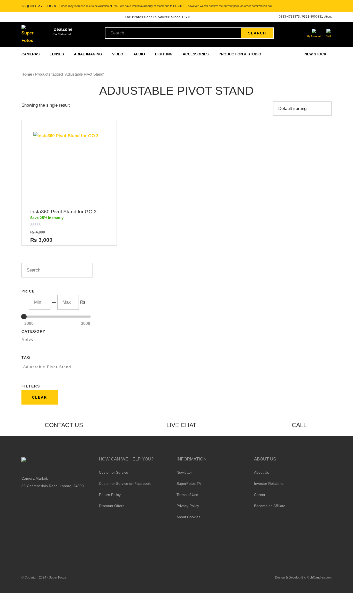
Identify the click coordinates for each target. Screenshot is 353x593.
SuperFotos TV (189, 483)
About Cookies (188, 517)
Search (257, 33)
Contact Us (64, 425)
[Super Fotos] (28, 34)
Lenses (57, 54)
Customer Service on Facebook (125, 483)
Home (26, 74)
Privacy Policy (188, 506)
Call (299, 425)
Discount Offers (111, 506)
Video (118, 54)
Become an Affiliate (269, 506)
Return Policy (110, 495)
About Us (261, 472)
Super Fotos (57, 577)
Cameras (31, 54)
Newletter (184, 472)
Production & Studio (240, 54)
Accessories (196, 54)
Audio (139, 54)
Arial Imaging (88, 54)
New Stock (315, 54)
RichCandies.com (319, 577)
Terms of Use (187, 495)
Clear (39, 397)
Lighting (164, 54)
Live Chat (181, 425)
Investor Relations (268, 483)
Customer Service (113, 472)
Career (259, 495)
